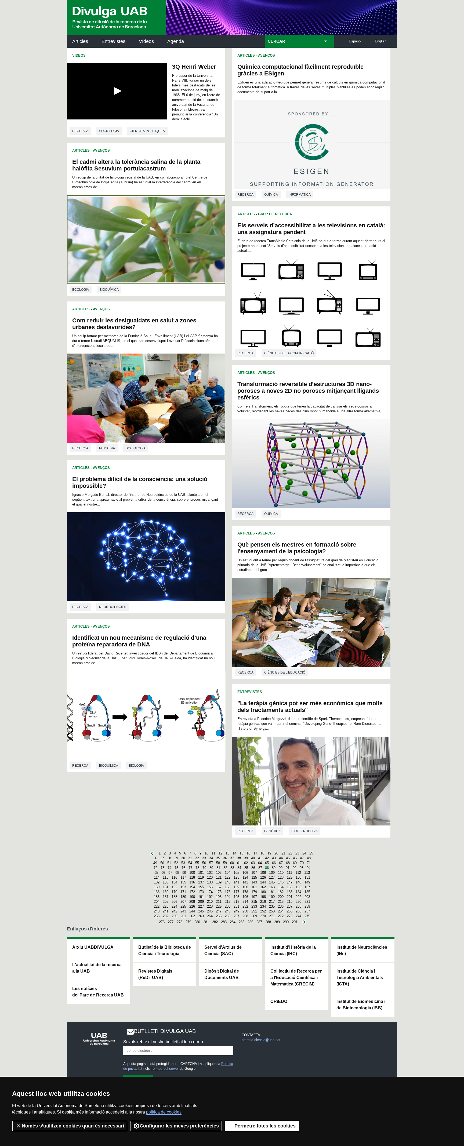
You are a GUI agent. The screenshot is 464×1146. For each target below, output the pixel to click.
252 (263, 911)
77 (190, 868)
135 (183, 882)
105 (236, 873)
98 (177, 873)
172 (192, 892)
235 (272, 906)
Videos (79, 55)
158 (227, 887)
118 (192, 877)
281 (206, 922)
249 (236, 911)
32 (197, 858)
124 (245, 877)
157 (219, 887)
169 (165, 892)
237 (289, 906)
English (380, 41)
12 (220, 853)
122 (227, 877)
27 (162, 858)
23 (297, 853)
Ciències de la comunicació (289, 353)
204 (157, 902)
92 (294, 868)
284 (232, 922)
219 (289, 902)
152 (174, 887)
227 (201, 906)
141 (236, 882)
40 (253, 858)
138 (210, 882)
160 (245, 887)
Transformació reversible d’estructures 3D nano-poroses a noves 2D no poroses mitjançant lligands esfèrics (308, 391)
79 (204, 868)
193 (219, 897)
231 (236, 906)
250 (245, 911)
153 (183, 887)
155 (201, 887)
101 (201, 873)
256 (298, 911)
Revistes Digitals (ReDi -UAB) (155, 974)
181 (272, 892)
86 (253, 868)
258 (157, 916)
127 (272, 877)
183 (289, 892)
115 (165, 877)
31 (190, 858)
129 (289, 877)
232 (245, 906)
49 (155, 863)
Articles (80, 41)
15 (241, 853)
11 (213, 853)
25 (311, 853)
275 (307, 916)
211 (219, 902)
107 (254, 873)
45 (288, 858)
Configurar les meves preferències (179, 1126)
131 (307, 877)
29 (176, 858)
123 (236, 877)
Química (271, 195)
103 (219, 873)
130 (298, 877)
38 (239, 858)
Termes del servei (165, 1069)
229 (219, 906)
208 (192, 902)
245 (201, 911)
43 (274, 858)
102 (210, 873)
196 (245, 897)
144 (263, 882)
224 (174, 906)
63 (253, 863)
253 (272, 911)
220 (298, 902)
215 (254, 902)
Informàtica (300, 195)
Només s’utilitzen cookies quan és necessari (73, 1126)
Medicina (107, 448)
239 (307, 906)
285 (241, 922)
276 (162, 922)
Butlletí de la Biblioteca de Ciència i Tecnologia (164, 950)
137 (201, 882)
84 (239, 868)
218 (281, 902)
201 (289, 897)
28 (169, 858)
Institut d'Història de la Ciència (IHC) (293, 950)
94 (308, 868)
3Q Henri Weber (194, 66)
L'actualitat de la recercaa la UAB (97, 967)
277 (170, 922)
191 (201, 897)
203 (307, 897)
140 (227, 882)
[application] (117, 91)
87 (260, 868)
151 (165, 887)
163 (272, 887)
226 (192, 906)
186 (157, 897)
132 (157, 882)
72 (155, 868)
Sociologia (109, 131)
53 (183, 863)
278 (179, 922)
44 (281, 858)
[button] (117, 91)
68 (288, 863)
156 (210, 887)
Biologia (136, 765)
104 (227, 873)
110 (281, 873)
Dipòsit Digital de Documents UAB (221, 974)
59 (225, 863)
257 (307, 911)
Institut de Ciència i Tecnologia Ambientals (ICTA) (359, 977)
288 (268, 922)
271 (272, 916)
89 (274, 868)
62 (246, 863)
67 (281, 863)
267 (236, 916)
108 (263, 873)
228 (210, 906)
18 (262, 853)
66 (274, 863)
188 (174, 897)
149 (307, 882)
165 (289, 887)
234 (263, 906)
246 (210, 911)
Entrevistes (113, 41)
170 (174, 892)
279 (188, 922)
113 (307, 873)
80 (211, 868)
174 (210, 892)
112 (298, 873)
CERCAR (276, 41)
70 (302, 863)
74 (169, 868)
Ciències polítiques (147, 131)
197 (254, 897)
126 (263, 877)
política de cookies (164, 1112)
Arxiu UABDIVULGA (93, 947)
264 (210, 916)
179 (254, 892)
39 (246, 858)
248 (227, 911)
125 (254, 877)
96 (163, 873)
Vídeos (146, 41)
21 (283, 853)
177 (236, 892)
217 (272, 902)
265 (219, 916)
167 (307, 887)
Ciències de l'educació (284, 672)
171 (183, 892)
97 (170, 873)
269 (254, 916)
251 (254, 911)
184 (298, 892)
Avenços (101, 150)
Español (355, 41)
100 (192, 873)
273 (289, 916)
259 (165, 916)
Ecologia (80, 290)
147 (289, 882)
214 (245, 902)
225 (183, 906)
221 (307, 902)
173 (201, 892)
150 (157, 887)
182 (281, 892)
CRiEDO (278, 1001)
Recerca (80, 131)
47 (302, 858)
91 (287, 868)
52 (176, 863)
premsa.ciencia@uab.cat (261, 1040)
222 (157, 906)
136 (192, 882)
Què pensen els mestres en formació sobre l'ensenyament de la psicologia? (296, 548)
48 (309, 858)
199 (272, 897)
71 (309, 863)
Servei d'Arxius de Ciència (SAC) (223, 950)
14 (234, 853)
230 (227, 906)
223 (165, 906)
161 (254, 887)
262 (192, 916)
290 (286, 922)
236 (281, 906)
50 (162, 863)
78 (197, 868)
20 (276, 853)
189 (183, 897)
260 (174, 916)
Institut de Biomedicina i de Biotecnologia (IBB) (360, 1004)
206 (174, 902)
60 (232, 863)
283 (224, 922)
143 (254, 882)
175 (219, 892)
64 (260, 863)
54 (190, 863)
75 (176, 868)
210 (210, 902)
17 (255, 853)
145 (272, 882)
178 (245, 892)
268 (245, 916)
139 (219, 882)
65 (267, 863)
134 (174, 882)
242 (174, 911)
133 (165, 882)
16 (248, 853)
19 (269, 853)
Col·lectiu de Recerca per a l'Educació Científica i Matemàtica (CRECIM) (296, 977)
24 (304, 853)
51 (169, 863)
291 (295, 922)
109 (272, 873)
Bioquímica (109, 290)
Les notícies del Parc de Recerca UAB (98, 991)
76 (183, 868)
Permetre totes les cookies (265, 1126)
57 (211, 863)
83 (232, 868)
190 (192, 897)
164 (281, 887)
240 (157, 911)
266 (227, 916)
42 (267, 858)
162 (263, 887)
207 (183, 902)
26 (155, 858)
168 (157, 892)
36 (225, 858)
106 (245, 873)
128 (281, 877)
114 (157, 877)
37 (232, 858)
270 (263, 916)
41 (260, 858)
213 (236, 902)
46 (295, 858)
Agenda (175, 41)
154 (192, 887)
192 (210, 897)
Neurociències (112, 607)
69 (295, 863)
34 (211, 858)
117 (183, 877)
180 (263, 892)
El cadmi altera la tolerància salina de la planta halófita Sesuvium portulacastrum (136, 165)
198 (263, 897)
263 (201, 916)
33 (204, 858)
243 (183, 911)
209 (201, 902)
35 (218, 858)
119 (201, 877)
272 (281, 916)
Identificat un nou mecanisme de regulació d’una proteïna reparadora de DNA (139, 641)
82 (225, 868)
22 (290, 853)
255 (289, 911)
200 (281, 897)
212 (227, 902)
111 (289, 873)
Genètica (272, 831)
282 (215, 922)
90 (280, 868)
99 (184, 873)
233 (254, 906)
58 (218, 863)
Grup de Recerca (275, 214)
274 (298, 916)
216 (263, 902)
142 (245, 882)
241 (165, 911)
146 (281, 882)
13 (227, 853)
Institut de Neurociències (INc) (361, 950)
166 (298, 887)
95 (156, 873)
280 (197, 922)
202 (298, 897)
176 (227, 892)
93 (301, 868)
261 (183, 916)
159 (236, 887)
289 (277, 922)
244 (192, 911)
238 (298, 906)
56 (204, 863)
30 (183, 858)
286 (250, 922)
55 (197, 863)
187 (165, 897)
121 (219, 877)
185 (307, 892)
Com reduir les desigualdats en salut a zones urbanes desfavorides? (134, 323)
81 (218, 868)
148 (298, 882)
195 (236, 897)
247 (219, 911)
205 (165, 902)
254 (281, 911)
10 (206, 853)
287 (259, 922)
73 (162, 868)
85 (246, 868)
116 (174, 877)
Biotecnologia (304, 831)
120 (210, 877)
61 (239, 863)
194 (227, 897)
